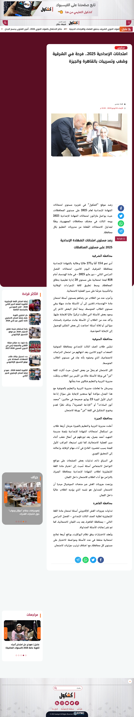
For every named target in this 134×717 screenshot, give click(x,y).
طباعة (120, 239)
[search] (5, 22)
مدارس (121, 47)
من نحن (79, 709)
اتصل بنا (55, 709)
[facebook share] (121, 208)
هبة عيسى (119, 104)
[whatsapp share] (121, 223)
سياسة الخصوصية (67, 709)
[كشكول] (67, 695)
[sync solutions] (79, 714)
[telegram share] (121, 231)
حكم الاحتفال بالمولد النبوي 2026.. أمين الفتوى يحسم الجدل (47, 29)
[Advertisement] (64, 82)
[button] (25, 521)
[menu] (128, 22)
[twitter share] (121, 216)
